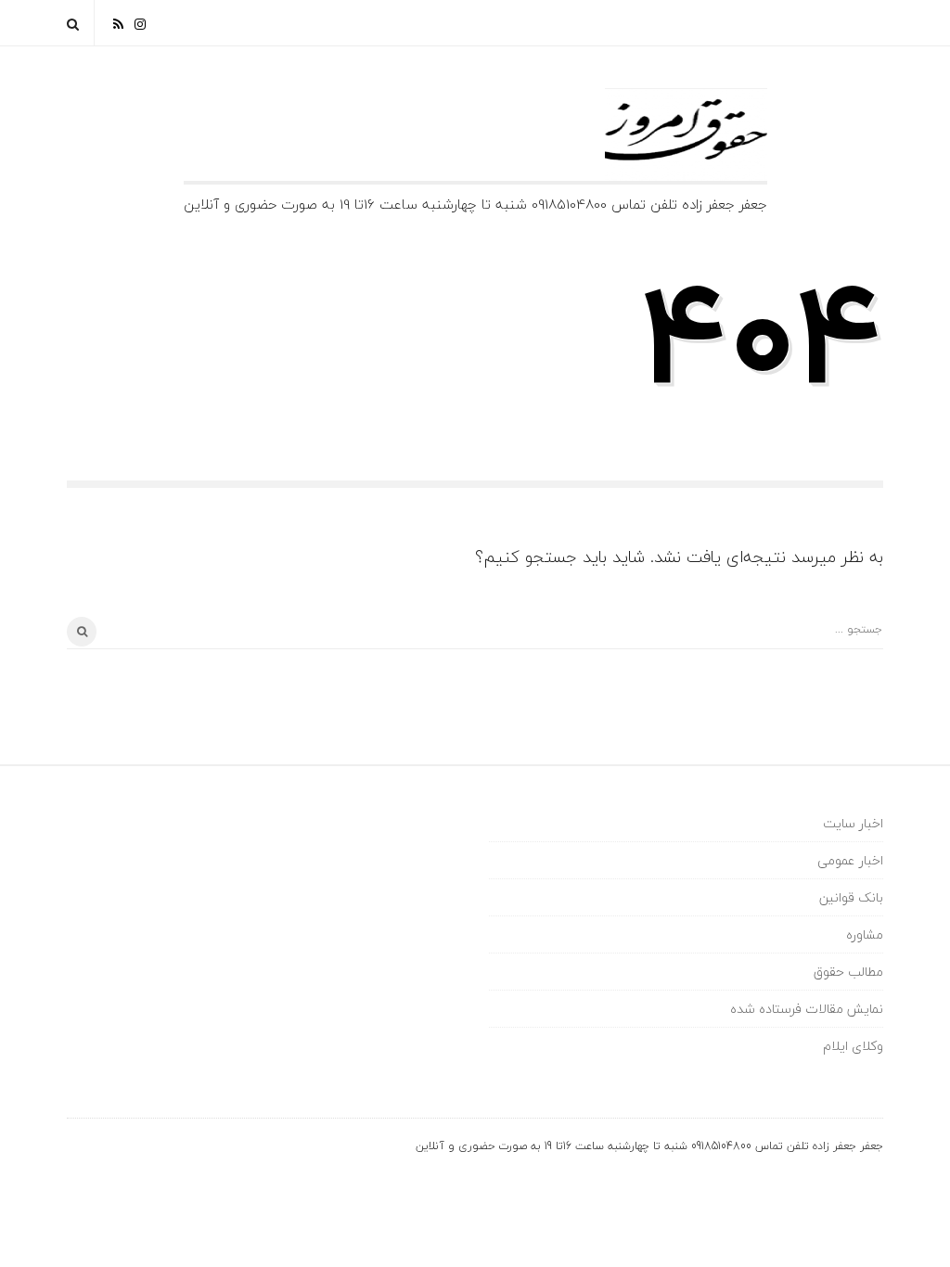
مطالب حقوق (848, 971)
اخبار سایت (853, 823)
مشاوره (864, 934)
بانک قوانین (851, 897)
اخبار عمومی (850, 860)
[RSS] (118, 22)
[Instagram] (140, 22)
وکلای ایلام (853, 1045)
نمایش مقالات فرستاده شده (806, 1008)
